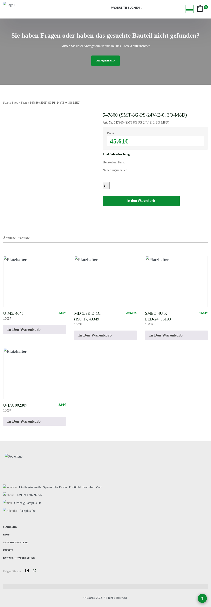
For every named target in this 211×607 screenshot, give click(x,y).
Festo (24, 102)
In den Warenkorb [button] (24, 329)
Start (6, 102)
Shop (15, 102)
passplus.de (27, 510)
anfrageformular (105, 60)
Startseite (10, 526)
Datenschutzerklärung (19, 558)
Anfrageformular (15, 542)
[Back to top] (202, 598)
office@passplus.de (27, 503)
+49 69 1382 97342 (29, 495)
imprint (8, 550)
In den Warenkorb (141, 200)
